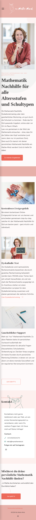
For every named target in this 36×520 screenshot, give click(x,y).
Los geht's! (11, 496)
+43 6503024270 (13, 438)
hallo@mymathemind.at (15, 442)
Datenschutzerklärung (15, 508)
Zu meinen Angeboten (12, 158)
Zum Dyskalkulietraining (10, 297)
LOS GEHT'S (11, 382)
